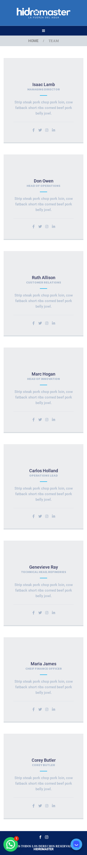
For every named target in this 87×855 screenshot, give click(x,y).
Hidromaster (43, 849)
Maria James (43, 663)
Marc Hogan (43, 374)
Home (33, 41)
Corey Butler (44, 760)
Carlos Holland (43, 470)
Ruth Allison (43, 277)
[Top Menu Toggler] (43, 30)
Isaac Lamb (43, 84)
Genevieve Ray (43, 567)
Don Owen (43, 180)
